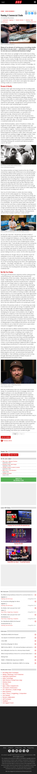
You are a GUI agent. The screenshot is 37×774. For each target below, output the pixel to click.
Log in (3, 2)
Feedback (5, 701)
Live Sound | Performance (9, 688)
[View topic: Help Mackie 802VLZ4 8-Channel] (35, 634)
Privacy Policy (30, 748)
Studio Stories (19, 20)
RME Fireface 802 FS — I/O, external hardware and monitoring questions (18, 647)
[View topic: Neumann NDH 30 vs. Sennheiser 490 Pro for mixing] (35, 663)
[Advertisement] (18, 494)
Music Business (9, 11)
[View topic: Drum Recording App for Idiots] (35, 644)
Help (24, 748)
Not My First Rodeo (7, 272)
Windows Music (6, 682)
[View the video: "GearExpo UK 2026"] (18, 535)
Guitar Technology (7, 678)
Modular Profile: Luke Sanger (9, 464)
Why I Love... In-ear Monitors (9, 470)
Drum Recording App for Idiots (9, 644)
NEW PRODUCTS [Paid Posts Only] (12, 680)
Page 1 (15, 433)
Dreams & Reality (6, 86)
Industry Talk (29, 20)
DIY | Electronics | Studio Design (11, 689)
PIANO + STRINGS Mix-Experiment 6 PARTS (12, 660)
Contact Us (10, 748)
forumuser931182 (5, 623)
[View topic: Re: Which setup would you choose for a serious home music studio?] (35, 595)
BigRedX (3, 597)
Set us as (31, 11)
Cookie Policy (18, 748)
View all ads (5, 455)
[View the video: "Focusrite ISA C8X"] (18, 517)
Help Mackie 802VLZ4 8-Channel (9, 634)
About (4, 748)
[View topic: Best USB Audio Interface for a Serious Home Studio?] (35, 650)
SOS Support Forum (8, 703)
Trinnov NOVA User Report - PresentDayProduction (18, 562)
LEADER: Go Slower (7, 473)
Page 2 (22, 433)
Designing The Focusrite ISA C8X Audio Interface (19, 525)
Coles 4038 (4, 641)
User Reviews (6, 695)
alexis (2, 610)
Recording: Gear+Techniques (7, 598)
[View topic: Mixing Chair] (35, 657)
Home (2, 11)
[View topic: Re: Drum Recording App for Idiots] (35, 601)
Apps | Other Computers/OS (10, 686)
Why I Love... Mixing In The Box (9, 461)
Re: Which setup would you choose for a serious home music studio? (18, 595)
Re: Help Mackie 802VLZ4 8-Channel (10, 621)
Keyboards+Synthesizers (9, 676)
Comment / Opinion (8, 20)
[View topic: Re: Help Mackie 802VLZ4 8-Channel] (35, 621)
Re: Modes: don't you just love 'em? (10, 608)
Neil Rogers (5, 22)
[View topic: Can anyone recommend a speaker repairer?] (35, 638)
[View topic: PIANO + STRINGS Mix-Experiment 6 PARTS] (35, 660)
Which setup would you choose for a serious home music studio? (18, 653)
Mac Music (5, 684)
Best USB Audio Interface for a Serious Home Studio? (15, 650)
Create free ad (13, 455)
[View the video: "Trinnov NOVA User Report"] (18, 553)
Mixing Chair (4, 657)
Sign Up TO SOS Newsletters (18, 479)
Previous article (7, 440)
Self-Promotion (6, 699)
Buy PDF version (6, 437)
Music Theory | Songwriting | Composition (9, 612)
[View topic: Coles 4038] (35, 641)
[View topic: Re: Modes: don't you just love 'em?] (35, 608)
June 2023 (33, 22)
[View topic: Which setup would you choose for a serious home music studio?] (35, 653)
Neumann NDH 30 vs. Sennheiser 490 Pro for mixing (15, 663)
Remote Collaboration (8, 697)
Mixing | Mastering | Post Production (12, 674)
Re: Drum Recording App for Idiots (10, 601)
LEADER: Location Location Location (11, 467)
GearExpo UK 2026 (18, 543)
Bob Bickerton (4, 617)
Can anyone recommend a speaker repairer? (13, 637)
